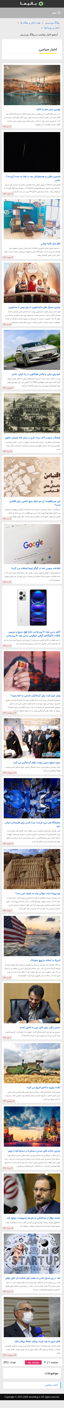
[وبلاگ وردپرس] (32, 4)
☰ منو (56, 12)
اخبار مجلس (51, 1385)
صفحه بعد (33, 1362)
